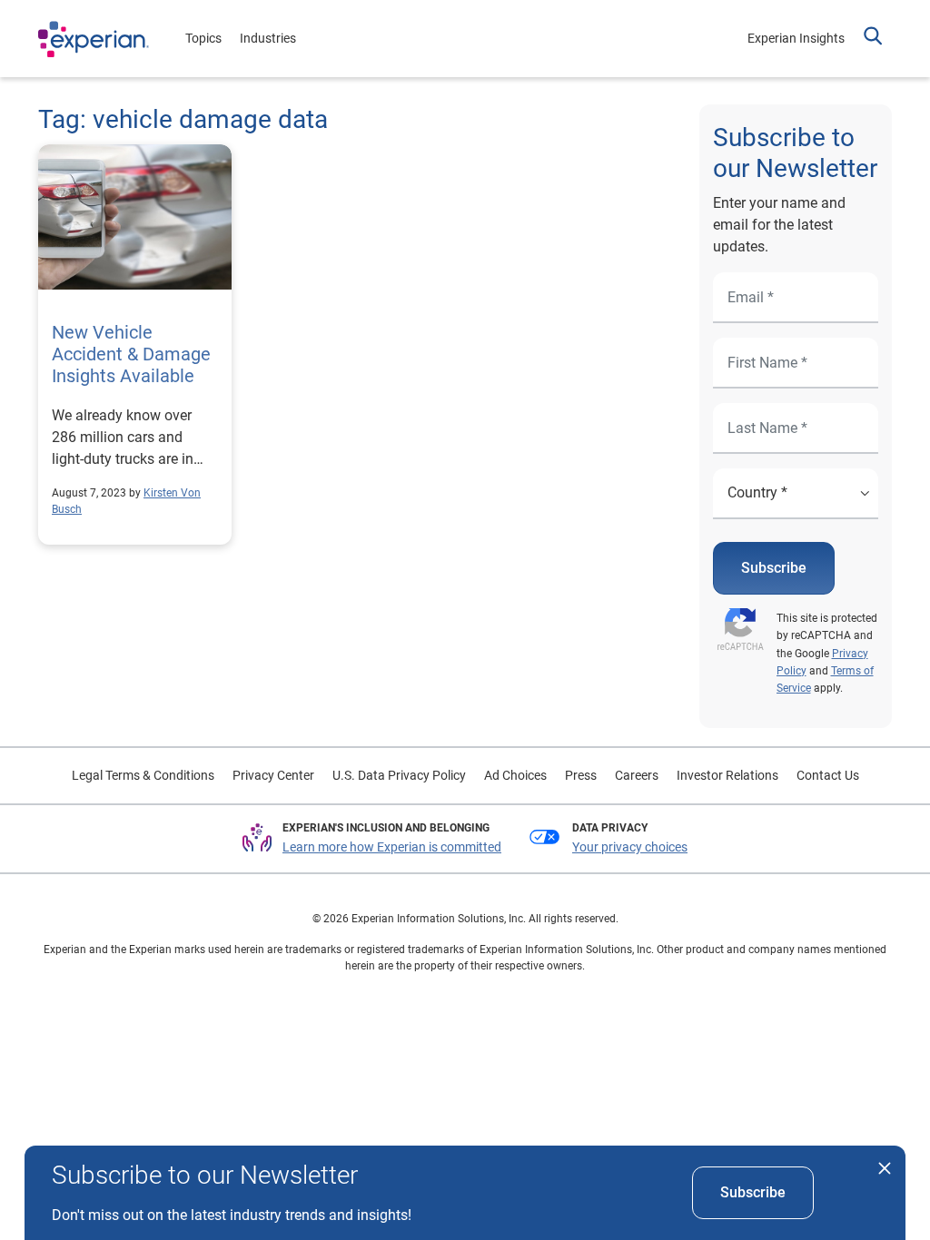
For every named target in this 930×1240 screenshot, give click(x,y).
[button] (873, 38)
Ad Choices (515, 775)
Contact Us (827, 775)
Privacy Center (273, 775)
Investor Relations (727, 775)
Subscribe (773, 567)
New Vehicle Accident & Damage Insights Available (131, 354)
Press (581, 775)
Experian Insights (796, 38)
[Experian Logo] (93, 39)
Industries (268, 38)
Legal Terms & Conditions (143, 775)
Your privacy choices (630, 847)
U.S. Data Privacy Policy (399, 775)
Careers (636, 775)
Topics (203, 38)
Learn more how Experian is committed (391, 847)
